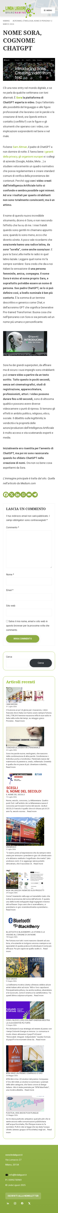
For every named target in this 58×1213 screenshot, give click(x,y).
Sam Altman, (20, 146)
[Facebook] (6, 495)
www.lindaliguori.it (13, 1155)
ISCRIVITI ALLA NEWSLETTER (23, 1196)
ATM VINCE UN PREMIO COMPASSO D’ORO (24, 1073)
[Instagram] (15, 1203)
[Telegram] (35, 495)
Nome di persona (42, 21)
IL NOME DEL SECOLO (15, 794)
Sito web (10, 605)
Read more (20, 721)
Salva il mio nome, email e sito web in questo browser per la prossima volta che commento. (27, 625)
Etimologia (28, 21)
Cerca (9, 656)
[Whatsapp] (23, 495)
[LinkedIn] (7, 1203)
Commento (12, 527)
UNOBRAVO (11, 847)
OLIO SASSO (11, 979)
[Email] (29, 495)
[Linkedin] (17, 495)
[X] (12, 495)
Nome (10, 574)
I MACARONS (12, 704)
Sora (19, 97)
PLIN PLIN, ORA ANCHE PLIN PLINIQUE (22, 1113)
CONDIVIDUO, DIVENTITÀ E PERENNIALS (23, 747)
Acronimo (17, 21)
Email (9, 590)
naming (6, 21)
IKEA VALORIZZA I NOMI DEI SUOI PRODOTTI (25, 890)
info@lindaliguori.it (18, 1175)
